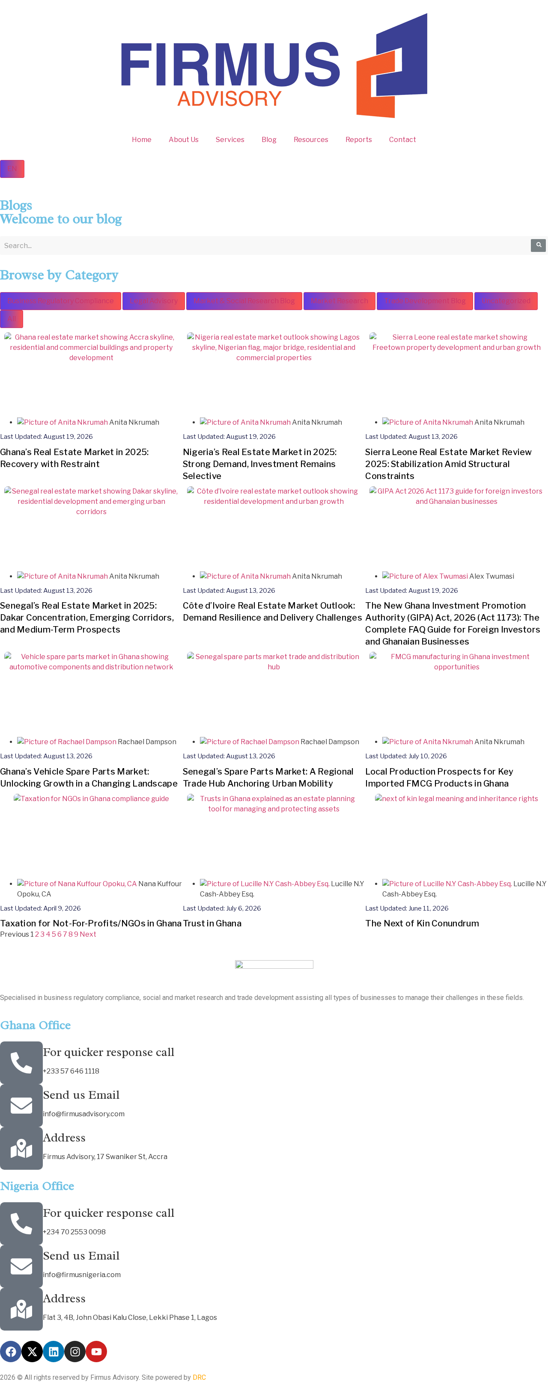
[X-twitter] (32, 1351)
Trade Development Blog (425, 301)
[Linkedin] (53, 1351)
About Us (184, 140)
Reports (358, 140)
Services (230, 140)
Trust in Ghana (212, 923)
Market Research (339, 301)
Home (142, 140)
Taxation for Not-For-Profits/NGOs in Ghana (91, 923)
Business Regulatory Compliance (60, 301)
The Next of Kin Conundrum (422, 923)
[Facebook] (10, 1351)
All (11, 319)
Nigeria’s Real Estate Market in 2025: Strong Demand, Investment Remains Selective (260, 464)
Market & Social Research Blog (244, 301)
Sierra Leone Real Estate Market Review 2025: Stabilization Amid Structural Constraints (448, 464)
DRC (199, 1377)
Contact (402, 140)
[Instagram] (75, 1351)
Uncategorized (506, 301)
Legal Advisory (154, 301)
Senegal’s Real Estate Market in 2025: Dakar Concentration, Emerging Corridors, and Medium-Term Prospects (87, 617)
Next (88, 934)
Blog (269, 140)
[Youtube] (96, 1351)
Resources (311, 140)
